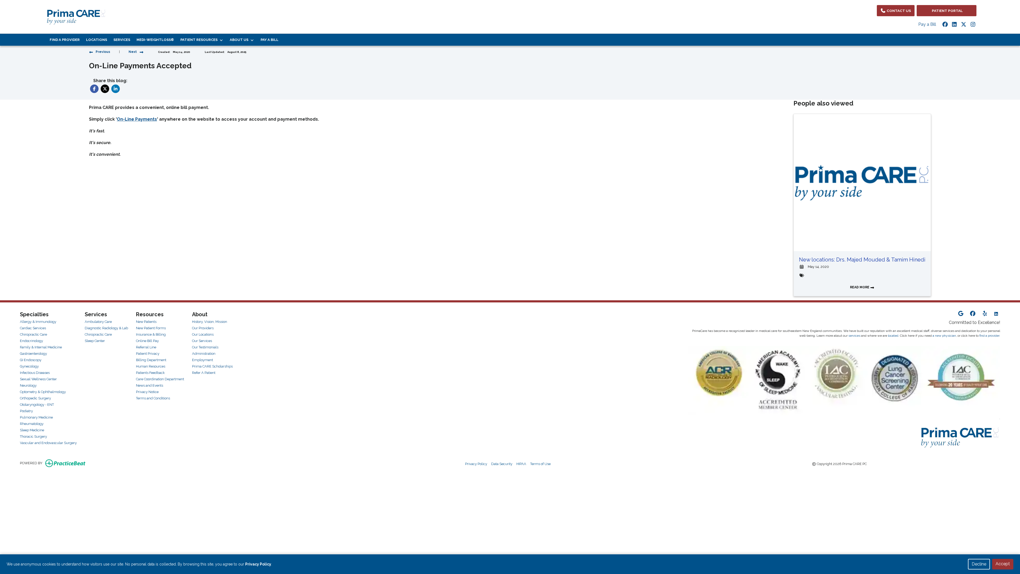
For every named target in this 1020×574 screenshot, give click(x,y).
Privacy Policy (476, 464)
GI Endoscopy (30, 360)
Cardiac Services (33, 328)
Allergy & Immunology (38, 322)
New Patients (146, 322)
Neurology (28, 385)
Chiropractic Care (33, 334)
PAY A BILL (269, 40)
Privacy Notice (147, 392)
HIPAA (521, 464)
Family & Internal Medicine (41, 347)
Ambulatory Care (98, 322)
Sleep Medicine (32, 430)
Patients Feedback (150, 373)
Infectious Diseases (35, 373)
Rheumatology (32, 424)
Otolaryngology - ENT (37, 405)
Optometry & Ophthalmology (43, 392)
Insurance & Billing (151, 334)
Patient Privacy (147, 354)
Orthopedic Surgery (35, 398)
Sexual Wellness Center (38, 379)
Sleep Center (95, 341)
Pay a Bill (927, 24)
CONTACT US (898, 11)
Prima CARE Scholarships (212, 366)
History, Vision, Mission (209, 322)
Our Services (202, 341)
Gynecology (29, 366)
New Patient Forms (151, 328)
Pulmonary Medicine (36, 417)
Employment (202, 360)
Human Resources (150, 366)
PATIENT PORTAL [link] (946, 11)
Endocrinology (31, 341)
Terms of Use (540, 464)
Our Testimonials (205, 347)
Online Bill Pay (147, 341)
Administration (203, 354)
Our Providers (203, 328)
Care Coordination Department (160, 379)
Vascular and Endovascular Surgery (48, 443)
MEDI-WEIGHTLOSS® (155, 40)
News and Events (149, 385)
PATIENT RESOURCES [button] (199, 40)
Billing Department (151, 360)
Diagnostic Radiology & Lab (106, 328)
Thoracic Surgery (33, 436)
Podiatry (26, 411)
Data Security (501, 464)
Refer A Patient (203, 373)
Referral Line (146, 347)
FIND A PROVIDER (65, 40)
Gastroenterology (33, 354)
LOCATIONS (96, 40)
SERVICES (121, 40)
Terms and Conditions (153, 398)
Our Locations (203, 334)
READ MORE (860, 287)
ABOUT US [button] (240, 40)
